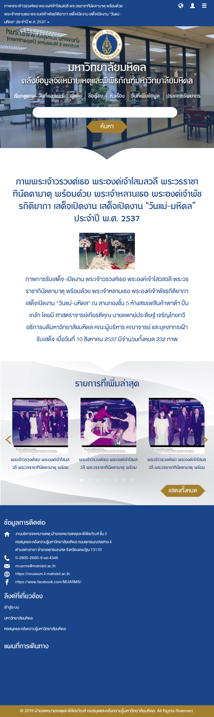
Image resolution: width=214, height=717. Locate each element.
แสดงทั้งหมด (183, 490)
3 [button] (98, 480)
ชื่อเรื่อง (95, 96)
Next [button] (204, 440)
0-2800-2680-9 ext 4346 (36, 557)
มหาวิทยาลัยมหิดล (18, 618)
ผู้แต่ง (76, 96)
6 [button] (123, 480)
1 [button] (81, 480)
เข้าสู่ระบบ (11, 607)
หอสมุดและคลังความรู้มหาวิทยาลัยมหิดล (35, 628)
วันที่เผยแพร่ (51, 96)
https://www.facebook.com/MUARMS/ (48, 581)
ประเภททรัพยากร (183, 96)
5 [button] (115, 480)
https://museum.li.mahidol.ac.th (42, 573)
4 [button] (107, 480)
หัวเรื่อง (117, 96)
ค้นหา (107, 126)
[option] (38, 438)
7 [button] (132, 480)
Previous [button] (8, 440)
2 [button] (90, 480)
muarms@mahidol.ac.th (35, 565)
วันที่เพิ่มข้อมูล (145, 96)
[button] (180, 5)
